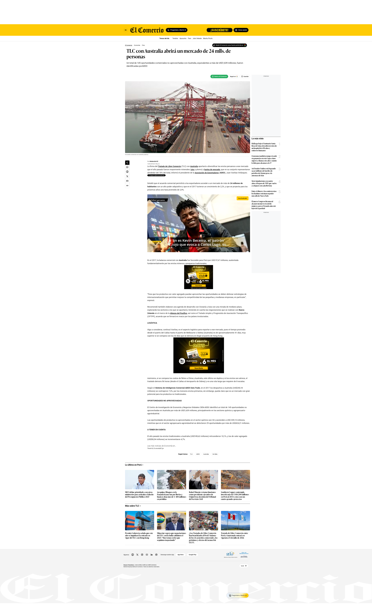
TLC (191, 454)
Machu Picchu (208, 38)
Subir (242, 566)
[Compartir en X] (127, 176)
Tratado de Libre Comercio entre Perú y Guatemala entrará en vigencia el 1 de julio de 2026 (234, 535)
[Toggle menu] (126, 30)
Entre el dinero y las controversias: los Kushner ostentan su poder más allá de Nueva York (264, 193)
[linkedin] (151, 554)
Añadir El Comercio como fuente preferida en (229, 45)
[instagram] (142, 554)
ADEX (198, 454)
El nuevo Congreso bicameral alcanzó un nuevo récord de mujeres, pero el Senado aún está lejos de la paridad (264, 204)
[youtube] (147, 554)
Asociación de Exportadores (207, 173)
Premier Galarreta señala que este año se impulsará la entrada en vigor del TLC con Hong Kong (139, 535)
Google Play (192, 554)
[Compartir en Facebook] (127, 171)
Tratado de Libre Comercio (169, 166)
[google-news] (156, 554)
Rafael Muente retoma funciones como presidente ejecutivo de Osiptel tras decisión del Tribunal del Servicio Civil (202, 495)
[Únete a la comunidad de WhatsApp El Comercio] (219, 76)
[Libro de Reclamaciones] (244, 554)
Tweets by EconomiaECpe (155, 448)
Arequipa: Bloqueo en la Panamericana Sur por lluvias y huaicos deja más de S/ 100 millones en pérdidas (171, 495)
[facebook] (132, 554)
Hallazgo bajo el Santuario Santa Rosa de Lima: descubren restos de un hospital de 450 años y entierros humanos (264, 147)
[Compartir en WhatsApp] (127, 167)
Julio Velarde (197, 38)
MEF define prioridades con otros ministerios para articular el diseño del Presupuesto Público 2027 (139, 494)
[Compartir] (127, 162)
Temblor (175, 38)
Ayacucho (183, 38)
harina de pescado (212, 169)
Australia (194, 166)
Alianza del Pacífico (178, 313)
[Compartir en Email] (127, 181)
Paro (189, 38)
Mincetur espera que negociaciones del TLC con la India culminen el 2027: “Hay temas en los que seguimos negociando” (171, 536)
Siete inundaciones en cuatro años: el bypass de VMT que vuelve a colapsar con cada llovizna (264, 183)
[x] (137, 554)
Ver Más (214, 454)
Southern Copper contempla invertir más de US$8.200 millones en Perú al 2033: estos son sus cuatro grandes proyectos (235, 495)
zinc (192, 169)
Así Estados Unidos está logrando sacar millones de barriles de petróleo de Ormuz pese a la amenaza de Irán (264, 172)
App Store (181, 554)
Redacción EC (154, 161)
